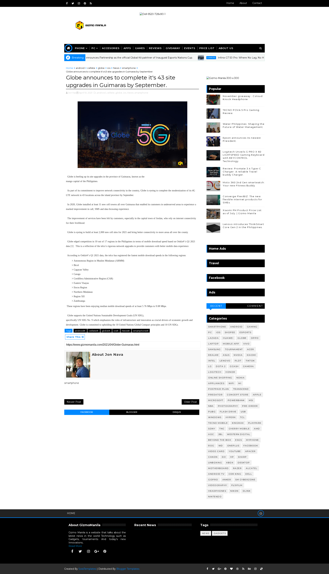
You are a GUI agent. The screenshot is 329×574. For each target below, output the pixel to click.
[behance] (249, 568)
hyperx (231, 417)
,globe (118, 92)
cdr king (235, 474)
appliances (216, 383)
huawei (228, 338)
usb (243, 411)
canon (213, 457)
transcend (241, 389)
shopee (230, 332)
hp (232, 457)
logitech (214, 372)
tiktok (250, 360)
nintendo (215, 496)
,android (101, 92)
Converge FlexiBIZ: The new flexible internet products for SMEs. (242, 199)
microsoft (215, 400)
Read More (75, 546)
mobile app (231, 343)
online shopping (220, 377)
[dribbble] (237, 568)
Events (189, 48)
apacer (250, 451)
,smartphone (141, 92)
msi (251, 400)
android (80, 68)
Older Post (190, 401)
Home (230, 3)
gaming (252, 326)
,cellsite (110, 92)
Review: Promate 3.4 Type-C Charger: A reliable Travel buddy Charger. (242, 171)
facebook (87, 412)
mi (239, 383)
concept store (238, 394)
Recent (216, 306)
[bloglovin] (231, 568)
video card (216, 451)
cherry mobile (239, 428)
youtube (235, 451)
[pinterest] (84, 3)
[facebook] (66, 3)
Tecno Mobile (218, 423)
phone (80, 48)
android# (80, 330)
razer (237, 468)
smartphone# (140, 330)
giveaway (173, 48)
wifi (231, 383)
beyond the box (219, 440)
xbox (229, 462)
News (116, 68)
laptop (213, 343)
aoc (211, 434)
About (243, 3)
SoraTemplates (87, 568)
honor (230, 372)
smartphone (129, 68)
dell (248, 474)
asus (226, 355)
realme (213, 355)
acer (250, 349)
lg (210, 366)
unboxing (215, 462)
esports (245, 332)
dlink (247, 491)
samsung (214, 349)
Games (140, 48)
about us (226, 48)
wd (220, 445)
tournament (234, 349)
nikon (234, 491)
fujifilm (236, 485)
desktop (244, 462)
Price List (207, 48)
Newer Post (74, 401)
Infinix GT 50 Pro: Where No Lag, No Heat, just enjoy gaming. (242, 57)
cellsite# (94, 330)
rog (211, 445)
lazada (213, 338)
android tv (216, 474)
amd (257, 428)
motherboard (218, 468)
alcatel (251, 468)
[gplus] (96, 551)
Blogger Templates (127, 568)
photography (228, 406)
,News (130, 92)
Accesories (110, 48)
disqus (177, 412)
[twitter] (72, 3)
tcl (242, 417)
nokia (240, 377)
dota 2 (221, 366)
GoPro (213, 479)
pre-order (250, 406)
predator (215, 394)
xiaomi (251, 355)
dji (224, 457)
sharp (242, 457)
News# (126, 330)
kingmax (238, 423)
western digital (238, 434)
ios (108, 68)
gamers (199, 57)
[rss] (90, 3)
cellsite (91, 68)
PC (93, 48)
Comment (255, 306)
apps (127, 48)
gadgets (220, 533)
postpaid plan (218, 389)
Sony (211, 428)
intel (211, 360)
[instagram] (78, 3)
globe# (106, 330)
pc (210, 332)
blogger (131, 412)
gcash (234, 366)
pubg (212, 411)
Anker (226, 479)
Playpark (254, 423)
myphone (252, 440)
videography (217, 485)
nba (211, 406)
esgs (238, 440)
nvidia (238, 355)
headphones (217, 491)
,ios (124, 92)
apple (257, 394)
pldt (238, 360)
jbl (220, 434)
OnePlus (233, 445)
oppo (255, 338)
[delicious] (261, 568)
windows (214, 417)
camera (248, 366)
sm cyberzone (245, 479)
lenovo (225, 360)
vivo (246, 343)
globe (101, 68)
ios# (116, 330)
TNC (221, 428)
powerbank (236, 400)
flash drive (228, 411)
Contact (257, 3)
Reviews (155, 48)
